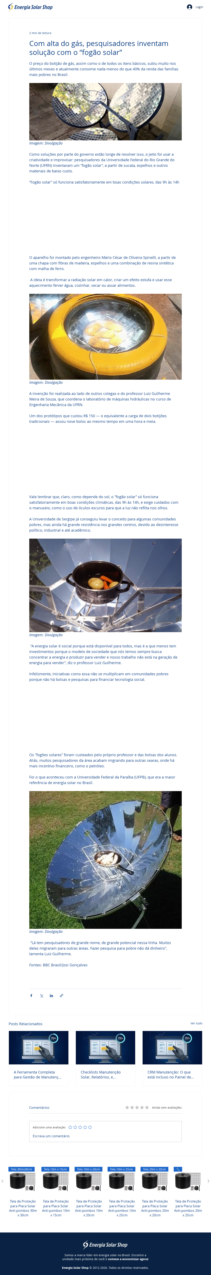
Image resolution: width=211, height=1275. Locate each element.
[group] (105, 1197)
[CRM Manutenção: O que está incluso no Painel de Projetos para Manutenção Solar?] (172, 1047)
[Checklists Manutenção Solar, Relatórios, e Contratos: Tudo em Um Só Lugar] (105, 1047)
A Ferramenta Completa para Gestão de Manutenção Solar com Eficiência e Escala (38, 1074)
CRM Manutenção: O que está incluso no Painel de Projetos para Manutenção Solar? (170, 1074)
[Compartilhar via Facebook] (31, 996)
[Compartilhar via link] (61, 996)
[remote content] (105, 220)
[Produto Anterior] (2, 1181)
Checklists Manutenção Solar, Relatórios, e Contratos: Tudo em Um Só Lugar (104, 1074)
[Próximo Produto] (208, 1181)
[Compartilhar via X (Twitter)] (41, 996)
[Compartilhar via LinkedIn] (51, 996)
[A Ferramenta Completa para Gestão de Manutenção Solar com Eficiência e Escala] (38, 1047)
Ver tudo (196, 1023)
